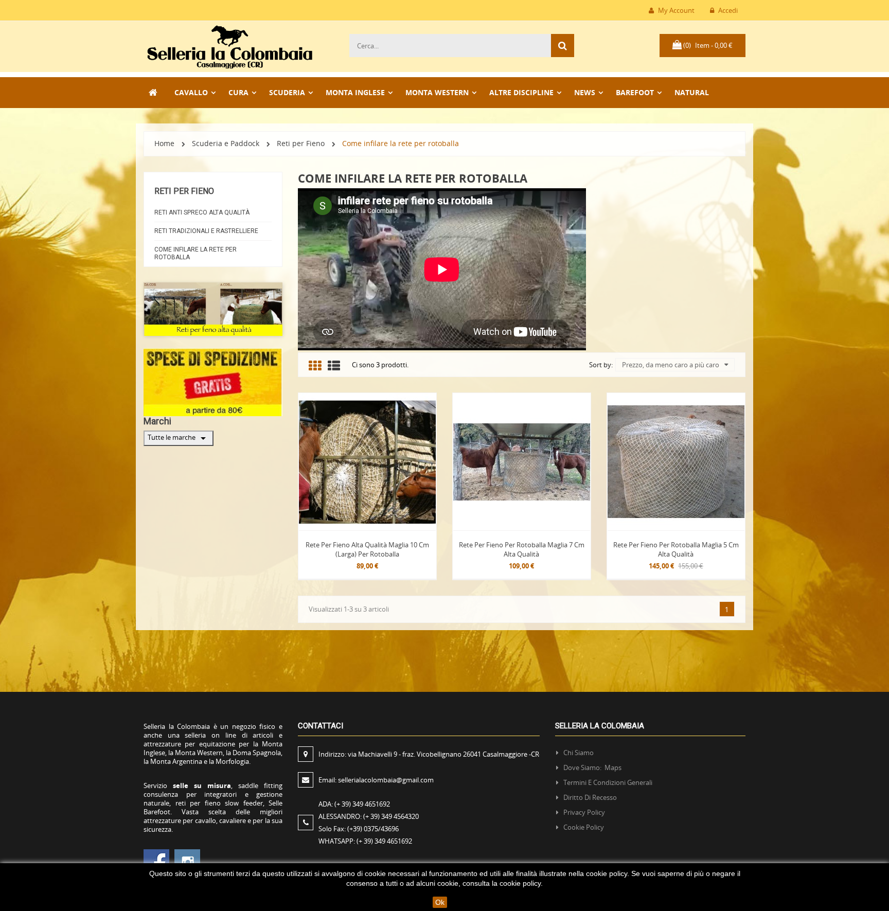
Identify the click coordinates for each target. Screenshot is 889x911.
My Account (675, 10)
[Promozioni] (213, 381)
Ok (439, 902)
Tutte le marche (178, 438)
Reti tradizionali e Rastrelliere (206, 231)
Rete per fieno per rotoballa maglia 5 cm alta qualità (676, 549)
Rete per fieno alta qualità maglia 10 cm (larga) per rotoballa (367, 549)
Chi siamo (578, 752)
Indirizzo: (429, 754)
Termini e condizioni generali (607, 782)
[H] (154, 92)
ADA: (354, 804)
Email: (376, 779)
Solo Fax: (358, 828)
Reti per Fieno (184, 191)
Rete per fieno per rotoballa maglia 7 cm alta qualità (521, 549)
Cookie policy (583, 827)
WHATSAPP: (365, 841)
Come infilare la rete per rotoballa (195, 253)
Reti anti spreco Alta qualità (202, 212)
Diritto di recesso (590, 797)
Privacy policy (584, 812)
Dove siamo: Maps (593, 767)
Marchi (157, 421)
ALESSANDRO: (368, 816)
